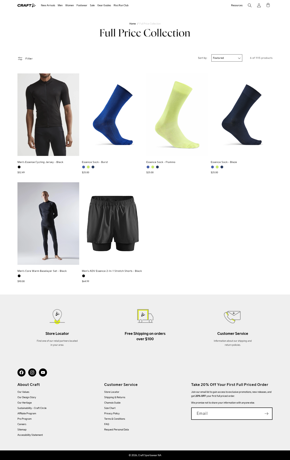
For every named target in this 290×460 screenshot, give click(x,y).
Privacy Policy (112, 413)
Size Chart (109, 408)
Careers (21, 424)
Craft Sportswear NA (149, 455)
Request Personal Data (116, 429)
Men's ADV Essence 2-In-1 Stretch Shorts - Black (112, 271)
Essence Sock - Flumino (160, 162)
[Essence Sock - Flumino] (88, 167)
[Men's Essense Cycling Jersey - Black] (19, 167)
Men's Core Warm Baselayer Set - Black (42, 271)
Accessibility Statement (30, 434)
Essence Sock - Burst (95, 162)
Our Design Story (26, 397)
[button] (48, 5)
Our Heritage (24, 402)
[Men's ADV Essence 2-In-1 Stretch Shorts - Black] (83, 276)
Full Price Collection (150, 23)
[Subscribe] (266, 413)
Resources (237, 5)
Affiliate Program (26, 413)
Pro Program (24, 418)
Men (60, 5)
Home (132, 23)
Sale (92, 5)
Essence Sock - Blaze (224, 162)
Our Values (23, 391)
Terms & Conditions (114, 418)
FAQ (106, 424)
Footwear (82, 5)
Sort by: (203, 57)
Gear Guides (104, 5)
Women (69, 5)
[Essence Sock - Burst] (83, 167)
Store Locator (111, 391)
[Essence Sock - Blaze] (93, 167)
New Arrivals (48, 5)
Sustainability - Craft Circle (31, 408)
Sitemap (22, 429)
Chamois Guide (112, 402)
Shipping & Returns (114, 397)
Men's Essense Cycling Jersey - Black (40, 162)
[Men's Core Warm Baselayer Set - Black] (19, 276)
